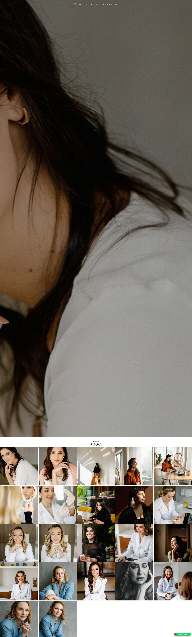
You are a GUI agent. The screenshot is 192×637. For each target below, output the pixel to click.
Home (81, 4)
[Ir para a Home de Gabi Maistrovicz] (73, 4)
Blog (117, 4)
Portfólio (90, 4)
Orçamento (107, 4)
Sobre (98, 4)
